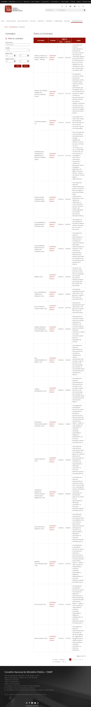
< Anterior (62, 659)
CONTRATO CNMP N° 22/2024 (52, 329)
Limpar (17, 66)
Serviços (33, 21)
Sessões (40, 21)
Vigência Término (9, 58)
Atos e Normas (22, 21)
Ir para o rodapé (65, 1)
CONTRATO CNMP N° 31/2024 (52, 93)
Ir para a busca (55, 1)
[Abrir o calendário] (14, 55)
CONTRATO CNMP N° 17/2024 (52, 494)
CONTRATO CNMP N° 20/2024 (52, 390)
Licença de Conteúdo (32, 706)
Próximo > (58, 662)
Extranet (73, 1)
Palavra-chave (9, 42)
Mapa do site (26, 1)
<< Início (54, 659)
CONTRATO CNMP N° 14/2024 (52, 604)
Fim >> (64, 662)
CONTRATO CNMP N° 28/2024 (52, 199)
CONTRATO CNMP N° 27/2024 (52, 224)
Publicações (58, 21)
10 (53, 662)
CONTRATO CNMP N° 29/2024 (52, 155)
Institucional (11, 21)
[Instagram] (62, 6)
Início (3, 21)
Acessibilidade (4, 1)
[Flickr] (74, 6)
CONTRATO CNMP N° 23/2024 (52, 307)
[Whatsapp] (38, 703)
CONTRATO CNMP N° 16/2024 (52, 528)
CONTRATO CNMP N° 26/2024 (52, 248)
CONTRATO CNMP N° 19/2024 (52, 424)
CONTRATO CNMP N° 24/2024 (52, 294)
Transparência (76, 21)
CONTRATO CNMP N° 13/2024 (52, 638)
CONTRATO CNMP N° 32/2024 (52, 57)
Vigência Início (9, 53)
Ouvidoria (78, 1)
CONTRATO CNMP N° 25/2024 (52, 277)
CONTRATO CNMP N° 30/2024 (52, 122)
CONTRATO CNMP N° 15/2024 (52, 563)
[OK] (84, 10)
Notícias (67, 21)
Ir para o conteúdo (35, 1)
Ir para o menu (45, 1)
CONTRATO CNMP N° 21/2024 (52, 360)
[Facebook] (66, 6)
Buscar (26, 66)
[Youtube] (70, 6)
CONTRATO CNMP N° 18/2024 (52, 460)
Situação (7, 48)
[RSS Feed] (83, 6)
